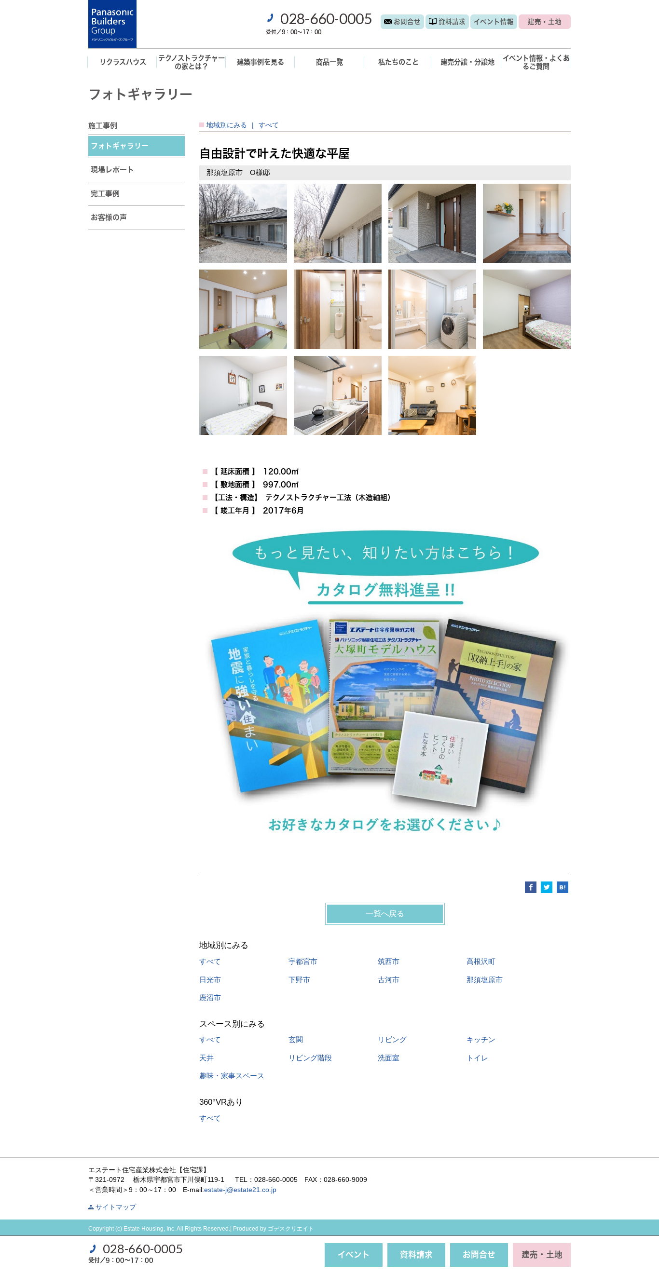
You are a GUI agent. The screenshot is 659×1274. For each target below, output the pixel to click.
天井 (206, 1058)
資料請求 (452, 21)
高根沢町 (481, 961)
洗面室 (388, 1058)
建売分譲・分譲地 (467, 62)
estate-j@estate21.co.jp (240, 1189)
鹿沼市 (210, 997)
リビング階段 (310, 1058)
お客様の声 (109, 217)
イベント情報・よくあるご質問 (536, 62)
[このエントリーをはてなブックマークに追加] (562, 886)
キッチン (481, 1039)
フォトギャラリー (120, 145)
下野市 (299, 980)
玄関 (295, 1039)
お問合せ (407, 21)
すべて (210, 961)
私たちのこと (398, 62)
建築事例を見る (260, 62)
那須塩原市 (485, 980)
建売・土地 (545, 21)
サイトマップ (116, 1207)
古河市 (388, 980)
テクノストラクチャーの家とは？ (191, 62)
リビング (392, 1039)
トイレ (477, 1058)
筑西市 (388, 961)
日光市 (210, 980)
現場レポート (112, 169)
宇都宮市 (302, 961)
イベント (494, 21)
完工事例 (105, 193)
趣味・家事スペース (231, 1075)
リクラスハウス (122, 62)
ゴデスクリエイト (291, 1228)
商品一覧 (329, 62)
